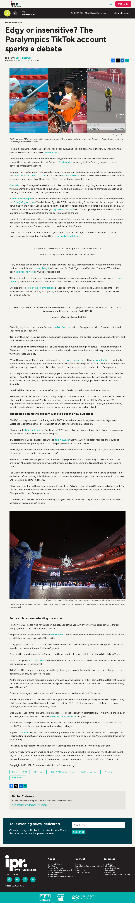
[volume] (15, 13)
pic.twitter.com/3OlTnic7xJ (87, 248)
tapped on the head (63, 209)
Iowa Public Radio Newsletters (88, 866)
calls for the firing (25, 271)
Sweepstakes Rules (111, 868)
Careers (78, 868)
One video (14, 185)
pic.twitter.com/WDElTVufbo (78, 311)
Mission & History (55, 864)
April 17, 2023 (88, 254)
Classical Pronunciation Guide (116, 874)
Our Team (52, 866)
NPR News (39, 772)
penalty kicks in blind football (29, 175)
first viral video (33, 430)
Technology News (89, 772)
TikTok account (52, 152)
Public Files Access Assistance (61, 876)
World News (18, 778)
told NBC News (37, 660)
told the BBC (57, 634)
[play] (7, 13)
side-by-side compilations (40, 287)
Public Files (53, 874)
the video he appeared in (63, 716)
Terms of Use (109, 872)
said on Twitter (62, 327)
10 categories (65, 162)
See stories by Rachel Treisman (29, 804)
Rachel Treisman (22, 58)
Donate (124, 4)
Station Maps (109, 866)
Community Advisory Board (60, 870)
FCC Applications (55, 872)
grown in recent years (74, 360)
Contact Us (80, 870)
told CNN (23, 732)
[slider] (19, 13)
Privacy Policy (109, 870)
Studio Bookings (82, 872)
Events (78, 864)
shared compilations (68, 236)
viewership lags (101, 360)
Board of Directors (56, 868)
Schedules (108, 864)
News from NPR (13, 22)
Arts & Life (110, 772)
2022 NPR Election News (62, 772)
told (62, 439)
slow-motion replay (22, 198)
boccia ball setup (71, 175)
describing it (42, 268)
